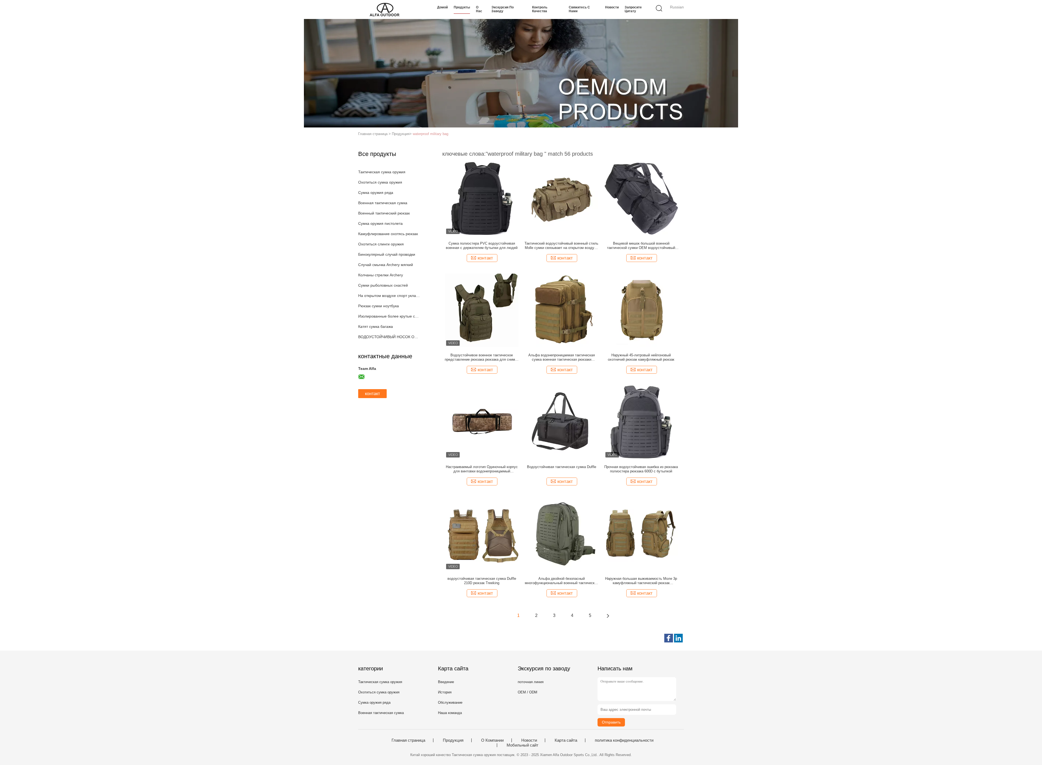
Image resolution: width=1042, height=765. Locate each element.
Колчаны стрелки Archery (380, 275)
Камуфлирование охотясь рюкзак (388, 234)
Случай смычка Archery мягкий (385, 265)
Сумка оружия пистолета (380, 223)
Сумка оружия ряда (375, 192)
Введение (446, 682)
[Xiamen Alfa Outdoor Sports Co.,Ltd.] (384, 9)
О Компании (492, 740)
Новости (612, 7)
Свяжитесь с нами (579, 9)
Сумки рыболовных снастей (383, 285)
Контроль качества (539, 9)
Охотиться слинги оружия (381, 244)
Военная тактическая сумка (382, 203)
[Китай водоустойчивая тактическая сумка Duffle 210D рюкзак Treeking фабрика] (481, 533)
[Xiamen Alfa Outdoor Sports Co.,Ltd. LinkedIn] (678, 638)
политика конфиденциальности (624, 740)
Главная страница (408, 740)
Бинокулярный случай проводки (386, 254)
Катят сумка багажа (375, 326)
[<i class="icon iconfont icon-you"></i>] (608, 615)
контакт (372, 393)
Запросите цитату (633, 9)
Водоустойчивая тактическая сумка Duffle (561, 467)
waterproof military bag (430, 134)
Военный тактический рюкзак (384, 213)
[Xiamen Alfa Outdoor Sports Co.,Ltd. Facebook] (668, 638)
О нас (479, 9)
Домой (442, 7)
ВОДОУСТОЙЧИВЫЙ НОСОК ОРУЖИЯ (389, 337)
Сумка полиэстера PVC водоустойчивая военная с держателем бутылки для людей (481, 245)
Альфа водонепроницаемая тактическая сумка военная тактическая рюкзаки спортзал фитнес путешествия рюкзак (561, 357)
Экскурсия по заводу (502, 9)
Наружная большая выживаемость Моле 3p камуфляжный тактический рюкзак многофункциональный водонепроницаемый (641, 581)
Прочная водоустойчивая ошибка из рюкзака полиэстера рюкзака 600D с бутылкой (641, 469)
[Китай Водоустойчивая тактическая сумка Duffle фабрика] (561, 421)
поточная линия (531, 682)
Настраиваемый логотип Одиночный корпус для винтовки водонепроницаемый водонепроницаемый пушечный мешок (482, 469)
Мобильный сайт (522, 745)
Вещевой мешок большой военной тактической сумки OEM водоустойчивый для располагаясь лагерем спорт (641, 245)
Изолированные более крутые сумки (389, 316)
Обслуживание (450, 702)
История (445, 692)
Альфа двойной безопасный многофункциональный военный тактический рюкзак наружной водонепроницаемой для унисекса (561, 581)
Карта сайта (566, 740)
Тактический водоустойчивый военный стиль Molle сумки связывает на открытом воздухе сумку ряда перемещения (561, 245)
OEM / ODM (527, 692)
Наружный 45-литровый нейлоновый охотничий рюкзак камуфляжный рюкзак (641, 357)
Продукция (453, 740)
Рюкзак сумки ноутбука (378, 306)
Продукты (462, 7)
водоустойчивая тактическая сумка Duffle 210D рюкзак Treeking (481, 581)
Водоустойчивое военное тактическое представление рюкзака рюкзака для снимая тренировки (482, 357)
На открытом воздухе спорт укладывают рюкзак (389, 295)
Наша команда (450, 713)
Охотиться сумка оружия (380, 182)
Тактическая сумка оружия (381, 172)
